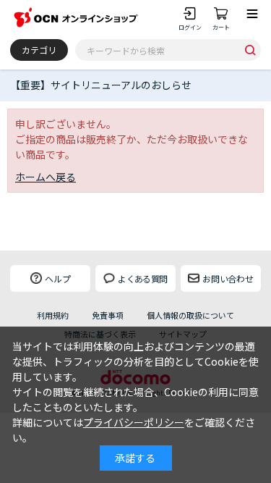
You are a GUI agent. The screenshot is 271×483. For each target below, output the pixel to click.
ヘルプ (58, 278)
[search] (250, 50)
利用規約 (53, 315)
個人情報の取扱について (190, 315)
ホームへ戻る (45, 176)
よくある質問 (142, 278)
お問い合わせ (228, 278)
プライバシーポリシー (133, 422)
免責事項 (108, 315)
